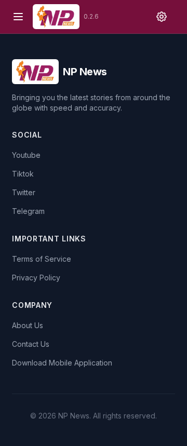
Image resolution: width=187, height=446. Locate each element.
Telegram (28, 211)
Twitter (23, 192)
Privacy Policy (36, 277)
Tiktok (23, 173)
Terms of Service (41, 258)
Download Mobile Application (62, 362)
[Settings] (161, 16)
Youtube (26, 155)
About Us (27, 325)
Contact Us (30, 344)
